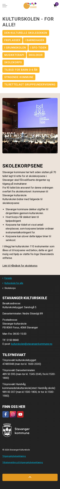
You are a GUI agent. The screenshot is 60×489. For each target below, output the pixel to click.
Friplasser (12, 40)
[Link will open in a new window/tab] (5, 414)
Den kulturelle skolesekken (25, 32)
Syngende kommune (18, 77)
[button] (30, 125)
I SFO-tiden (38, 47)
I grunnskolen (15, 47)
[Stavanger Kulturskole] (30, 5)
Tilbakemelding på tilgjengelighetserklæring (22, 462)
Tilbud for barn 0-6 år (21, 69)
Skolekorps (13, 62)
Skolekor (36, 55)
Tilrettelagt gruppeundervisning (30, 84)
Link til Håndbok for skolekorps (19, 265)
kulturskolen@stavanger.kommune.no (31, 343)
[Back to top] (30, 477)
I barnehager (34, 40)
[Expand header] (5, 5)
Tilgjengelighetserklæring (14, 456)
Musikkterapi (14, 55)
